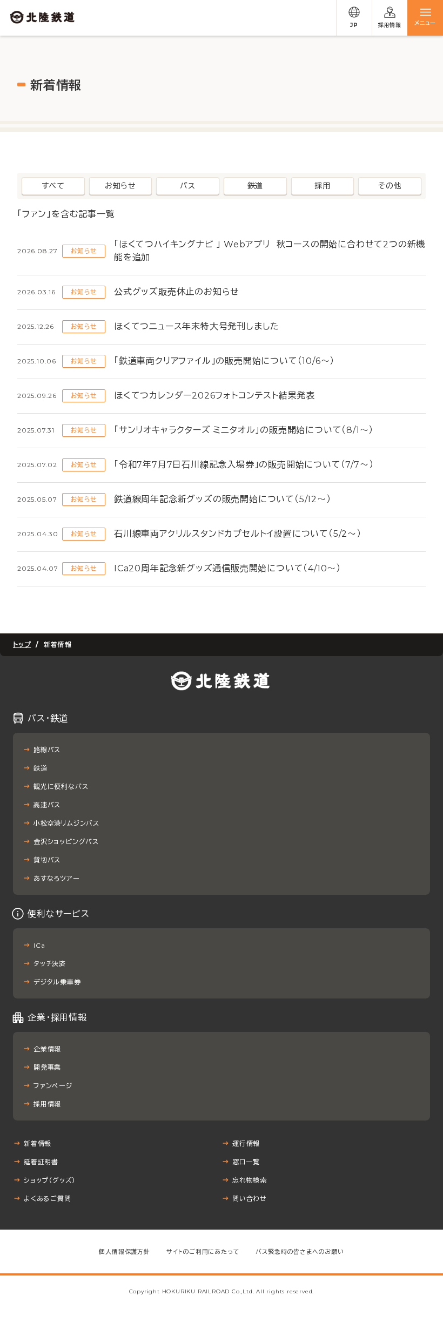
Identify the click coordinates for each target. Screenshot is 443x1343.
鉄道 (255, 186)
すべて (53, 186)
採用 (322, 186)
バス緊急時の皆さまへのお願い (300, 1252)
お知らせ (120, 186)
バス (188, 186)
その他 (389, 186)
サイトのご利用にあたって (203, 1252)
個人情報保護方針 (124, 1252)
